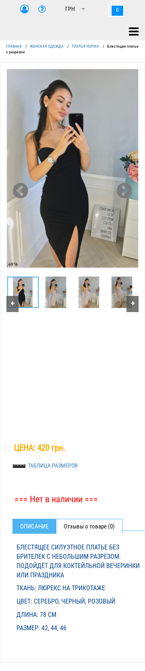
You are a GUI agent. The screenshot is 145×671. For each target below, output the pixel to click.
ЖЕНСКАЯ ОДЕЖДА (47, 46)
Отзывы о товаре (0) (89, 526)
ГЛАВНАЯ (14, 46)
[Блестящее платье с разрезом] (72, 168)
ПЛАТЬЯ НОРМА (85, 46)
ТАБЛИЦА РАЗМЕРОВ (53, 465)
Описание (34, 526)
